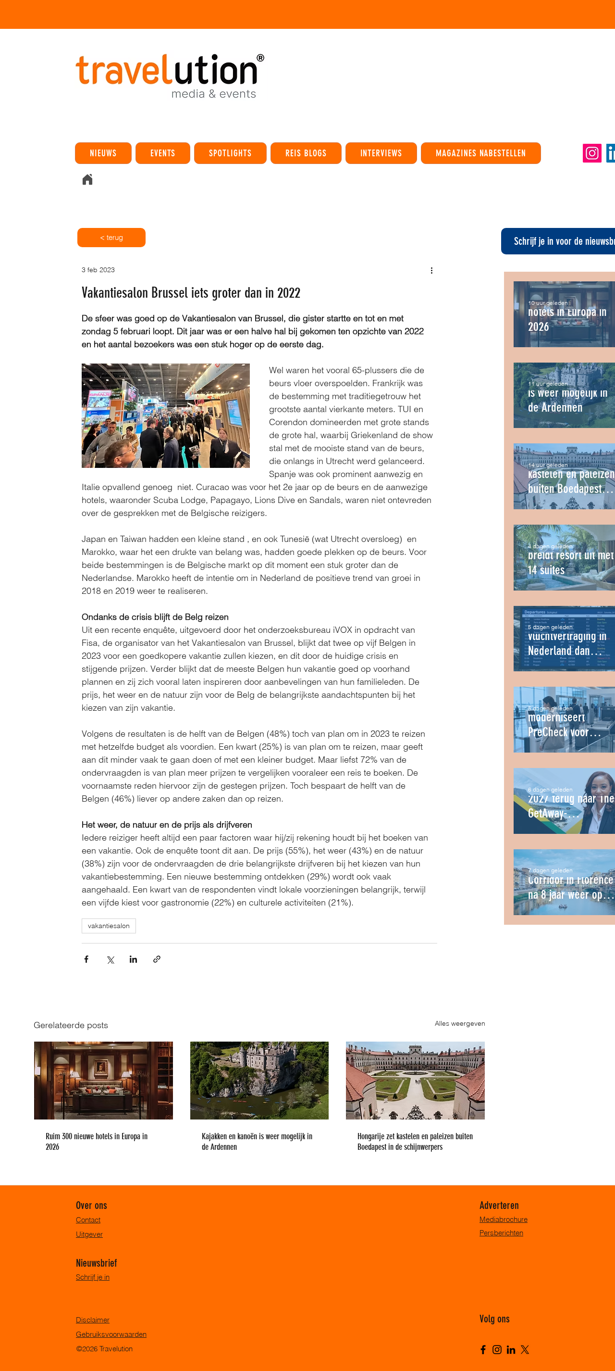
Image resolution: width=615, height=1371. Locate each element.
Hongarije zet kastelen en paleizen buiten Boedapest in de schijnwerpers (415, 1141)
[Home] (87, 179)
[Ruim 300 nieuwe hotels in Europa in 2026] (103, 1080)
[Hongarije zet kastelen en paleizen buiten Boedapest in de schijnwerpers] (415, 1080)
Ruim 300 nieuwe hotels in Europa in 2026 (97, 1141)
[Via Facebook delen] (86, 959)
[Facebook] (483, 1350)
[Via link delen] (156, 959)
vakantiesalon (109, 925)
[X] (525, 1350)
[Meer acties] (431, 270)
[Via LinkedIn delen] (133, 959)
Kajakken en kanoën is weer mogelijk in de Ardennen (257, 1141)
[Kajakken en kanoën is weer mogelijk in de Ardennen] (259, 1080)
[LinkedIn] (511, 1350)
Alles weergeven (460, 1023)
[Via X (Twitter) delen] (109, 959)
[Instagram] (592, 153)
